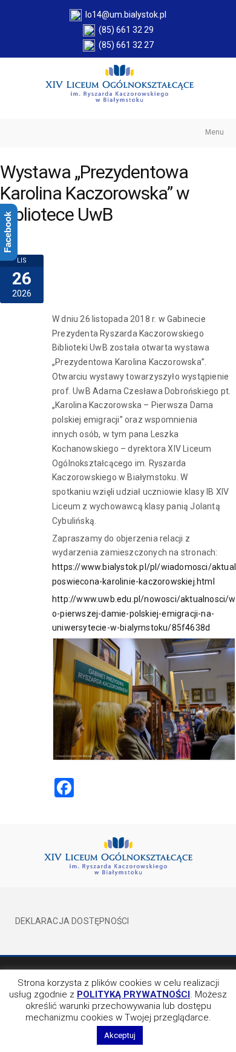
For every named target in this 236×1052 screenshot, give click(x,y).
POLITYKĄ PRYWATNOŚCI (133, 994)
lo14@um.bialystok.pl (124, 14)
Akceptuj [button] (120, 1035)
